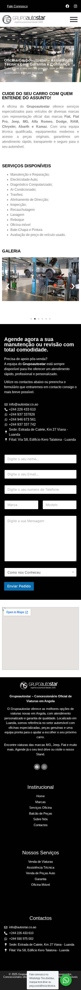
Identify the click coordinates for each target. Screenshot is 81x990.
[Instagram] (75, 6)
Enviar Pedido (19, 586)
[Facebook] (67, 6)
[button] (8, 286)
